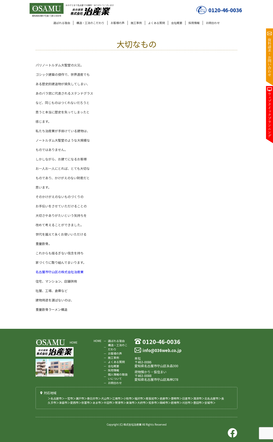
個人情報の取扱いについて (118, 376)
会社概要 (176, 23)
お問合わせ (213, 23)
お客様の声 (118, 23)
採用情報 (194, 23)
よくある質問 (156, 23)
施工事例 (136, 23)
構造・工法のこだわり (90, 23)
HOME (74, 342)
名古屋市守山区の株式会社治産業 (60, 271)
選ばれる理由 (61, 23)
